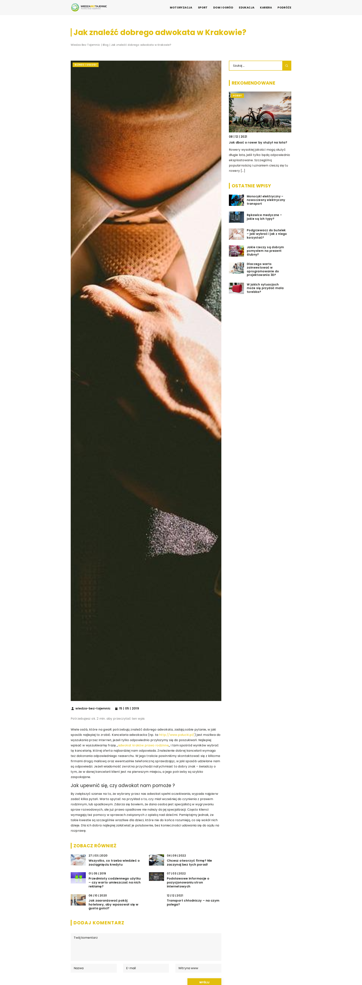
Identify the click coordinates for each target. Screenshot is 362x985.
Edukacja (246, 7)
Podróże (284, 7)
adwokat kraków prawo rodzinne (143, 745)
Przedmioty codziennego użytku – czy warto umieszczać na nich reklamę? (115, 882)
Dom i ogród (223, 7)
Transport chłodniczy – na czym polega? (193, 903)
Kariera (266, 7)
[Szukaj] (286, 66)
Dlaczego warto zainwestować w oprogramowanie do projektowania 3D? (263, 269)
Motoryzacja (181, 7)
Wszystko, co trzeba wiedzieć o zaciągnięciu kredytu (114, 863)
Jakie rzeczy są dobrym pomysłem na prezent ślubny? (265, 251)
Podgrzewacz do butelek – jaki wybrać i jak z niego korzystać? (267, 234)
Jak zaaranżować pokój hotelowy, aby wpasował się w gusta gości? (113, 904)
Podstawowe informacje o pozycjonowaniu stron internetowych (188, 882)
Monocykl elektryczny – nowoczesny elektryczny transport (266, 200)
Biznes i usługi (86, 64)
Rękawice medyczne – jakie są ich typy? (264, 217)
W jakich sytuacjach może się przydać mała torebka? (265, 288)
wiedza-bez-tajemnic (93, 708)
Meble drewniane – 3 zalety (251, 142)
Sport (203, 7)
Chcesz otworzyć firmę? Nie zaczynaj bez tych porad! (189, 863)
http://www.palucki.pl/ (176, 735)
